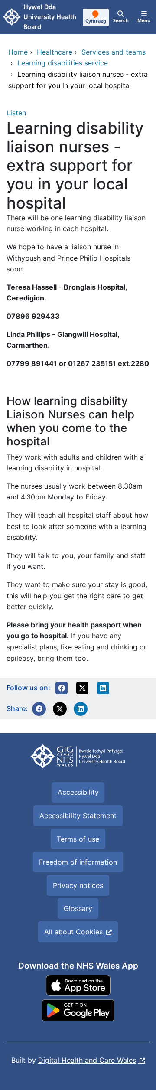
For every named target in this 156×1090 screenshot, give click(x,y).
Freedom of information (78, 862)
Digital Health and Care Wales (87, 1060)
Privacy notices (78, 885)
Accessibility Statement (78, 815)
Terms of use (78, 839)
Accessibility (78, 792)
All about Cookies (73, 931)
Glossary (78, 908)
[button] (61, 688)
